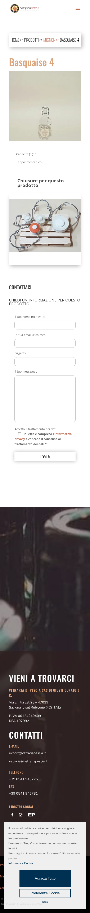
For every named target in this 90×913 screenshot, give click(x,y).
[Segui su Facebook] (12, 814)
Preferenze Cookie (45, 893)
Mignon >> (51, 40)
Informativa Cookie (20, 863)
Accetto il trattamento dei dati (35, 429)
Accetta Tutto (45, 878)
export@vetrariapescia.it (27, 753)
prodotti (31, 40)
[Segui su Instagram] (20, 814)
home (15, 40)
